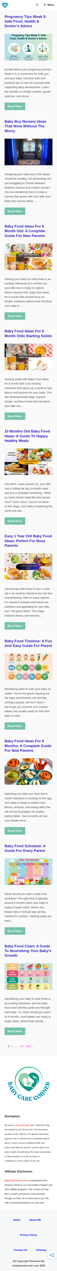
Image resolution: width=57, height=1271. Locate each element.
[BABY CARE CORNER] (5, 5)
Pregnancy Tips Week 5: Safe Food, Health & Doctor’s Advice (26, 21)
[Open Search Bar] (37, 5)
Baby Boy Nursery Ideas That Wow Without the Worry (25, 126)
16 (22, 1046)
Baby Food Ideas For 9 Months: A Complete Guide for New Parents (28, 745)
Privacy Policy (28, 1235)
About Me (35, 1220)
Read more (15, 106)
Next (30, 1046)
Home (16, 1220)
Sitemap (41, 1250)
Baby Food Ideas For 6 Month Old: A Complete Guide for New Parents (25, 231)
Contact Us (20, 1250)
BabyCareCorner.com (16, 1180)
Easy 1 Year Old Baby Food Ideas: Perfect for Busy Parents (28, 540)
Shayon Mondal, (23, 1125)
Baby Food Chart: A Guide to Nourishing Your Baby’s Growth (28, 950)
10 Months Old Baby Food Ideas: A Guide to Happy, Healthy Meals (27, 436)
